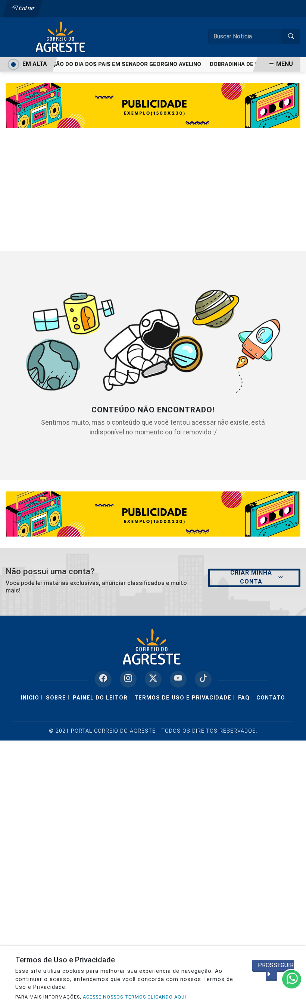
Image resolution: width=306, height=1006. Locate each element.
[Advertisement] (153, 195)
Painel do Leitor (100, 698)
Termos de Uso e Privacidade (182, 698)
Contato (270, 698)
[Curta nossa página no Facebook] (103, 679)
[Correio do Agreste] (62, 36)
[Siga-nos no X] (153, 679)
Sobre (56, 698)
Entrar (25, 8)
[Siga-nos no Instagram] (128, 679)
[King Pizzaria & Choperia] (153, 513)
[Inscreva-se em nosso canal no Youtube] (178, 679)
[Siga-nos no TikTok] (203, 679)
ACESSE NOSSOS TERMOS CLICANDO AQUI (134, 997)
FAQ (244, 698)
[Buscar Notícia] (291, 36)
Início (30, 698)
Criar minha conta (251, 577)
